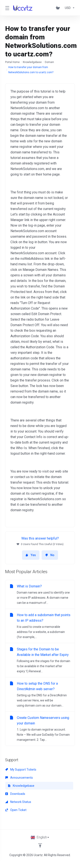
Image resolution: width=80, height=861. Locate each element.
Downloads (17, 793)
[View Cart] (58, 8)
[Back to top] (40, 845)
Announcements (21, 777)
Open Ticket (18, 810)
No (52, 555)
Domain (49, 62)
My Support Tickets (23, 769)
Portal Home (12, 62)
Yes (33, 555)
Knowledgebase (32, 62)
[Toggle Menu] (6, 7)
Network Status (20, 802)
